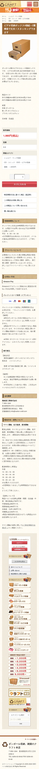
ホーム (4, 16)
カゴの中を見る (20, 561)
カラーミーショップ (8, 764)
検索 (21, 723)
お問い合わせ (15, 570)
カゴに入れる (20, 184)
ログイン (19, 543)
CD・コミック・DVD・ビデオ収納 (19, 19)
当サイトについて (16, 567)
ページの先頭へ (32, 739)
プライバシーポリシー (17, 265)
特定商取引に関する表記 (19, 574)
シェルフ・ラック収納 (15, 16)
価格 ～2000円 (13, 21)
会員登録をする (19, 549)
